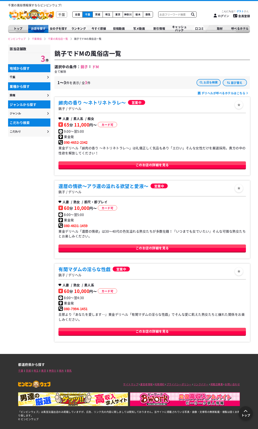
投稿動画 (119, 28)
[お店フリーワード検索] (193, 14)
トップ (18, 28)
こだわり (15, 131)
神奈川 (128, 14)
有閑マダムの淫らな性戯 (84, 269)
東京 (117, 14)
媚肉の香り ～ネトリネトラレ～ (92, 102)
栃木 (137, 14)
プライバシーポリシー (179, 384)
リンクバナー (201, 384)
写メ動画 (139, 28)
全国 (77, 14)
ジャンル (15, 113)
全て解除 (60, 71)
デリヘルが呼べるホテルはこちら (223, 93)
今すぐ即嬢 (99, 28)
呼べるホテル (240, 28)
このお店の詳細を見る (152, 164)
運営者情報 (146, 384)
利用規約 (160, 384)
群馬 (148, 14)
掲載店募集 (216, 384)
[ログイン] (239, 105)
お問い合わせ (232, 384)
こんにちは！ (233, 11)
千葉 (87, 14)
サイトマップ (130, 384)
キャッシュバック (179, 28)
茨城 (97, 14)
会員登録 (244, 16)
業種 (12, 95)
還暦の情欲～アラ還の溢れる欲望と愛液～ (103, 186)
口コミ (199, 28)
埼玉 (107, 14)
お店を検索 (211, 82)
